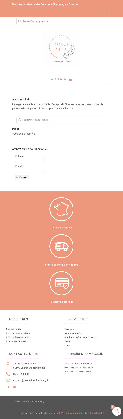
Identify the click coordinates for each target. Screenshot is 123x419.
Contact (68, 345)
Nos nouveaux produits (18, 333)
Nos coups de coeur (16, 341)
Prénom (19, 156)
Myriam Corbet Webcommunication (63, 413)
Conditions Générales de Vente (80, 337)
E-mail (19, 166)
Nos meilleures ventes (17, 337)
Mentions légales (73, 333)
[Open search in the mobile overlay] (61, 21)
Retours (68, 341)
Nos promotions (14, 329)
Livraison (69, 329)
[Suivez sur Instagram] (108, 13)
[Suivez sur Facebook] (102, 13)
